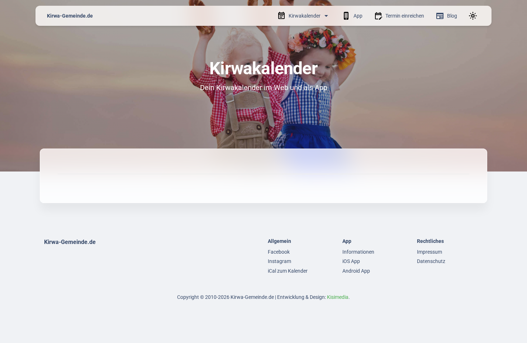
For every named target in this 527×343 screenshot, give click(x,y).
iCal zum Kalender (288, 271)
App (357, 16)
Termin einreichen (404, 16)
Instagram (279, 261)
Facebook (279, 252)
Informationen (358, 252)
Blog (452, 16)
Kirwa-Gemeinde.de (70, 16)
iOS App (351, 261)
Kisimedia (337, 297)
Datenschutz (431, 261)
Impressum (429, 252)
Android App (356, 271)
